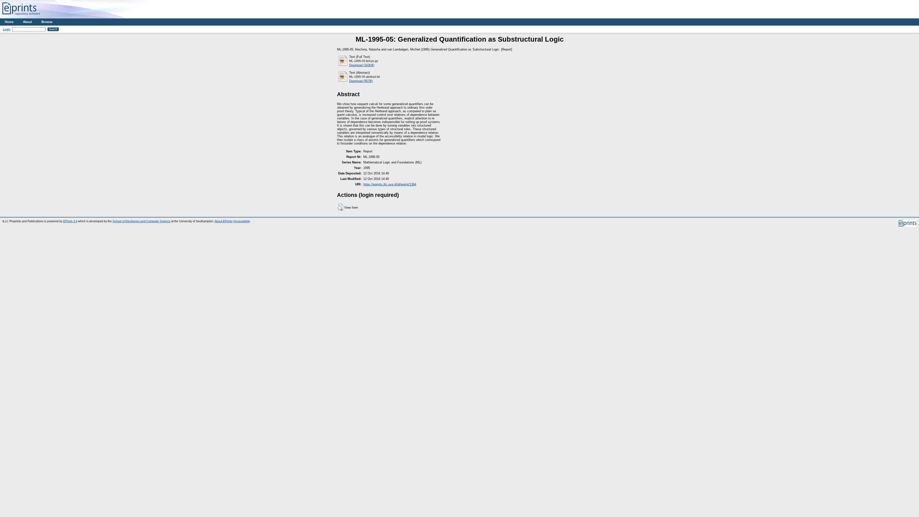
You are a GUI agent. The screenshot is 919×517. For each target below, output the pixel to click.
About (27, 22)
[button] (340, 207)
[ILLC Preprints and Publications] (21, 16)
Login (6, 29)
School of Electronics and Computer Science (141, 221)
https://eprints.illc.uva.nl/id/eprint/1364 (389, 184)
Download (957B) (361, 81)
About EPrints (223, 221)
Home (9, 22)
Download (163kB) (361, 65)
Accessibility (242, 221)
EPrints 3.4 (70, 221)
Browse (46, 22)
